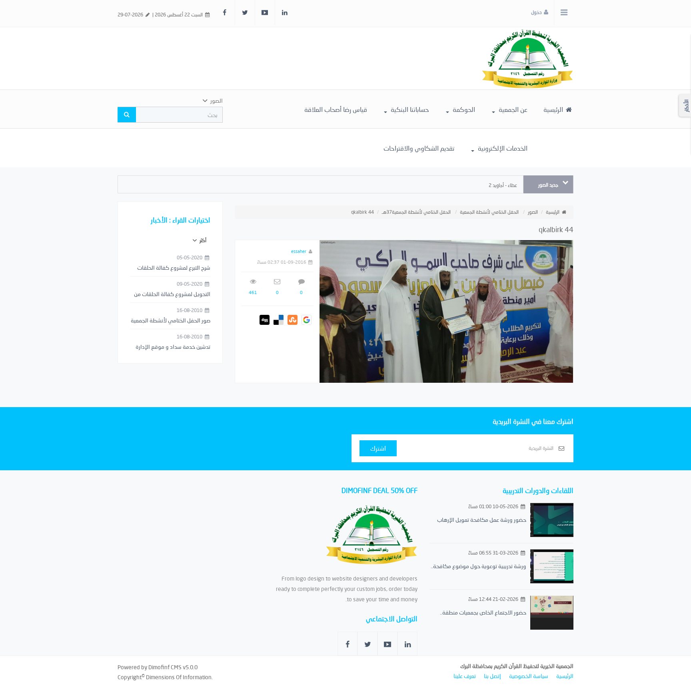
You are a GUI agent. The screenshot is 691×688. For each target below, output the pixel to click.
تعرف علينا (464, 675)
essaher (298, 251)
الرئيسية (554, 109)
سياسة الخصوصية (528, 675)
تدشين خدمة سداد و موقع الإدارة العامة (173, 347)
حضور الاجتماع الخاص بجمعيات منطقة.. (483, 612)
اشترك (378, 448)
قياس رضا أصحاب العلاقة (335, 109)
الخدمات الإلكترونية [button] (501, 148)
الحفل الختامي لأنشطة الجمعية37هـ (416, 212)
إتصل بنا (492, 675)
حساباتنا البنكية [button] (409, 109)
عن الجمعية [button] (512, 109)
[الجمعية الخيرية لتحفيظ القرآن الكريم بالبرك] (527, 57)
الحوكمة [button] (463, 109)
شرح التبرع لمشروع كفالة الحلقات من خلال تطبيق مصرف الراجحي (173, 268)
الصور (533, 212)
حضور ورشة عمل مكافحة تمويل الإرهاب (481, 519)
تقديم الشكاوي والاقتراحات (418, 148)
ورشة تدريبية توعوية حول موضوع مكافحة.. (478, 566)
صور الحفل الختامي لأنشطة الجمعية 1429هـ (170, 321)
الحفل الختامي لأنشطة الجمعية (489, 212)
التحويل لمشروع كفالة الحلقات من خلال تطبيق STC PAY (172, 294)
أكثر (202, 240)
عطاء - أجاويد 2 (503, 185)
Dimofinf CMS (165, 667)
